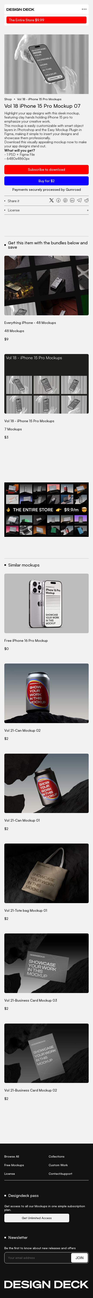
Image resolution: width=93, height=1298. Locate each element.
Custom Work (58, 1165)
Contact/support (60, 1173)
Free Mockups (14, 1165)
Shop (8, 99)
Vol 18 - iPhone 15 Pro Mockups (39, 99)
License (9, 1173)
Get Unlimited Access (37, 1218)
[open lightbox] (46, 64)
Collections (56, 1156)
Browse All (11, 1156)
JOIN (79, 1258)
